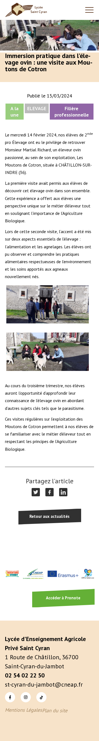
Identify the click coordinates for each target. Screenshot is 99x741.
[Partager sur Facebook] (49, 492)
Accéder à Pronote (63, 597)
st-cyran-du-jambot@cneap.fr (44, 684)
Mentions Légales (23, 710)
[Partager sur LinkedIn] (63, 492)
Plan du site (54, 710)
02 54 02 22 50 (25, 675)
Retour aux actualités (49, 516)
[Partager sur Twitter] (36, 492)
